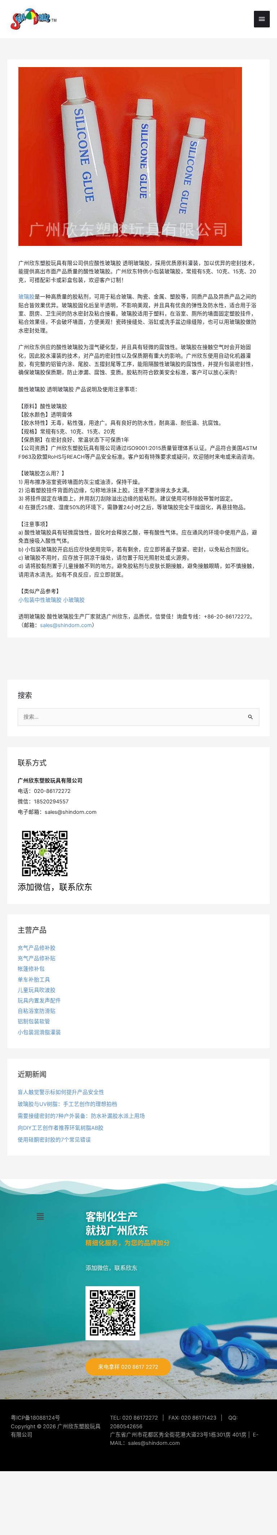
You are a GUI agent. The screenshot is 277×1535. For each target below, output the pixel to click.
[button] (40, 1216)
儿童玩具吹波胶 (37, 990)
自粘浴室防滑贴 (37, 1011)
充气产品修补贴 (37, 958)
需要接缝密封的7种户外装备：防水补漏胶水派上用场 (81, 1116)
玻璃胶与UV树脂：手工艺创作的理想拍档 (67, 1104)
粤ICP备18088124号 (35, 1418)
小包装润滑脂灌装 (39, 1032)
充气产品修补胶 (37, 948)
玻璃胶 (26, 297)
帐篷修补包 (31, 969)
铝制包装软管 (34, 1021)
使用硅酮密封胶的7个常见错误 (54, 1140)
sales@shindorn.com (66, 625)
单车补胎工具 (34, 979)
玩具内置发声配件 (39, 1000)
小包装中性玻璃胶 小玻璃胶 (51, 600)
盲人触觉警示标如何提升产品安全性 (61, 1092)
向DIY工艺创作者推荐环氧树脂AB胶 (61, 1128)
